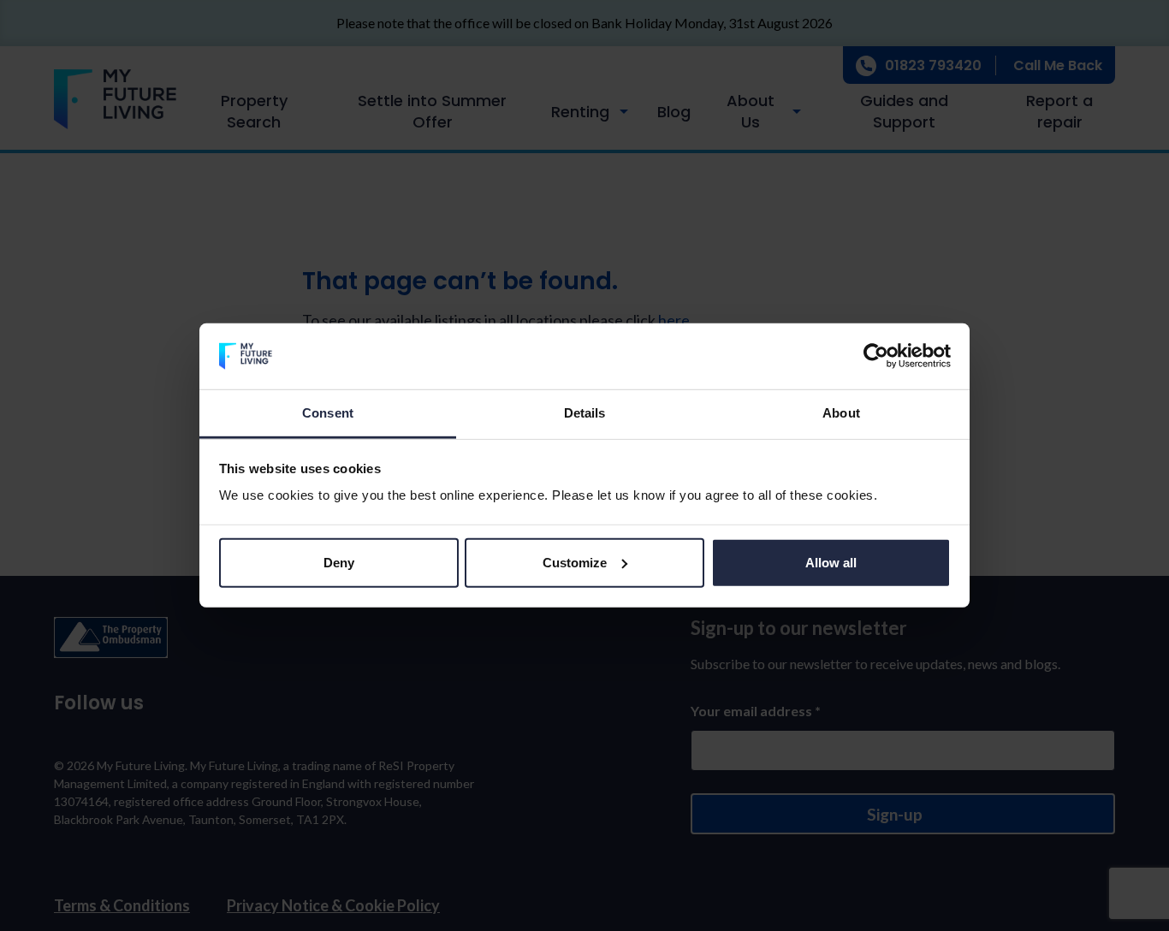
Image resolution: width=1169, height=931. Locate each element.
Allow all (831, 562)
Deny (338, 562)
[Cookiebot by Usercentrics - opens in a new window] (876, 356)
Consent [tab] (327, 413)
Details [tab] (585, 413)
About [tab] (841, 413)
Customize (575, 562)
